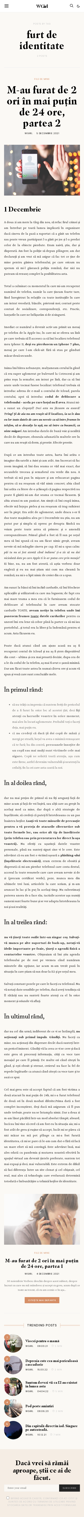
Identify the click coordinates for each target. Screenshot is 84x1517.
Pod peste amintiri (39, 1406)
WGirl (42, 6)
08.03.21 (42, 1346)
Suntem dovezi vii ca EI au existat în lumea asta (51, 1384)
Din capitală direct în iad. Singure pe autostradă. (51, 1428)
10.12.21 (41, 1434)
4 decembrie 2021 (47, 1273)
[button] (78, 6)
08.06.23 (43, 1411)
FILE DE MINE (42, 79)
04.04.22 (43, 1391)
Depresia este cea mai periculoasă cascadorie (51, 1363)
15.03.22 (42, 1369)
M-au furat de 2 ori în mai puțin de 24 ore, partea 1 (42, 1263)
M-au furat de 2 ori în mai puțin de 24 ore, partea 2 (42, 106)
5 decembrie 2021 (47, 133)
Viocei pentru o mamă (42, 1341)
